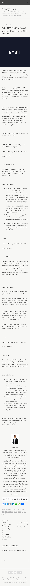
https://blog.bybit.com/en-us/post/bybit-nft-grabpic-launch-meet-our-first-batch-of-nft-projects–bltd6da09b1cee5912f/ (14, 421)
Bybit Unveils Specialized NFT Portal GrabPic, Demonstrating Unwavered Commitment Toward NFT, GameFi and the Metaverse (6, 530)
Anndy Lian (9, 9)
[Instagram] (8, 499)
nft (22, 511)
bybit (3, 511)
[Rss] (13, 499)
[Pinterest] (15, 499)
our (25, 511)
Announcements (11, 509)
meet (19, 511)
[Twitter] (10, 499)
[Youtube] (26, 499)
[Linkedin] (4, 499)
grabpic (10, 511)
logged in (12, 550)
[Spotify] (21, 499)
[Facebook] (6, 499)
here (9, 175)
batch (23, 509)
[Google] (24, 499)
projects (4, 514)
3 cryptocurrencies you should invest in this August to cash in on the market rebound (22, 526)
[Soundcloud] (19, 499)
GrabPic (5, 73)
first (6, 511)
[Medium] (17, 499)
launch (15, 511)
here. (17, 274)
